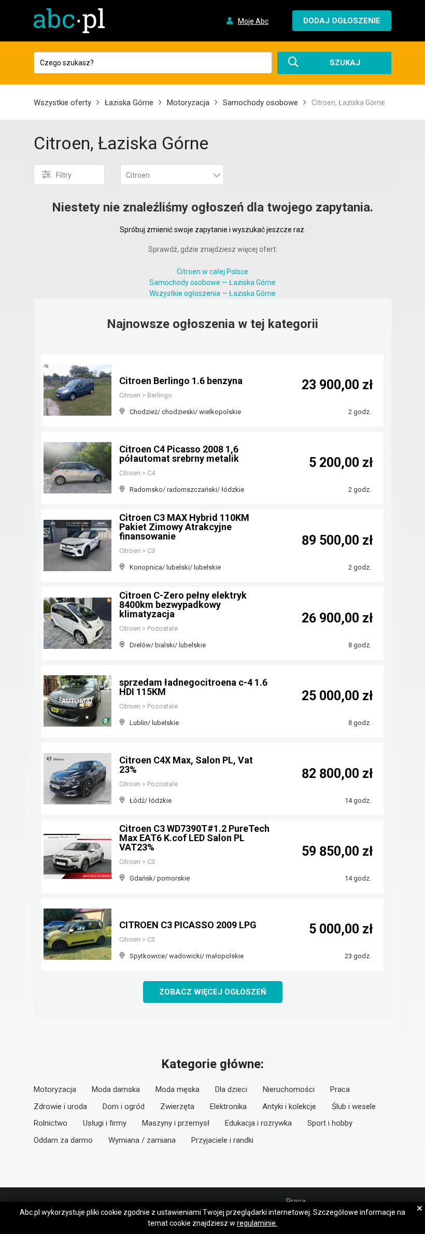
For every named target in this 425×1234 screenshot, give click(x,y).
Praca (340, 1089)
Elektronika (228, 1106)
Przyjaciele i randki (222, 1140)
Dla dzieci (231, 1089)
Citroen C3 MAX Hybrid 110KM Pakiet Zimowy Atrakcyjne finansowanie (184, 527)
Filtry (64, 175)
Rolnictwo (50, 1123)
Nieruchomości (289, 1089)
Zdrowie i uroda (60, 1106)
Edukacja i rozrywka (258, 1123)
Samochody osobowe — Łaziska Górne (212, 282)
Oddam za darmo (63, 1140)
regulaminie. (257, 1223)
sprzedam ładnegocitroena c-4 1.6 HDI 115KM (193, 687)
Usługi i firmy (104, 1123)
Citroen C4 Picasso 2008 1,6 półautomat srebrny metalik (179, 454)
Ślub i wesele (354, 1106)
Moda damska (116, 1089)
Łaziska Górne (129, 102)
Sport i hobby (329, 1123)
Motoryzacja (188, 102)
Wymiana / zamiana (142, 1140)
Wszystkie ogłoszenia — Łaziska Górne (212, 293)
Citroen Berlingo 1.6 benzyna (181, 380)
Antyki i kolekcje (289, 1106)
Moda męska (177, 1089)
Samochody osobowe (260, 102)
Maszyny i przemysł (175, 1123)
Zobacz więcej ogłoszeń (212, 992)
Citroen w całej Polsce (212, 271)
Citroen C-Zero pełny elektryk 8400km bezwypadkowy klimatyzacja (183, 604)
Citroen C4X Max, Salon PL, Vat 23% (186, 765)
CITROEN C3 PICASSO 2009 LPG (188, 924)
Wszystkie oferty (62, 102)
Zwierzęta (177, 1106)
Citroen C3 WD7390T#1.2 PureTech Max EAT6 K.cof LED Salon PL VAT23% (194, 838)
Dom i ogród (124, 1106)
